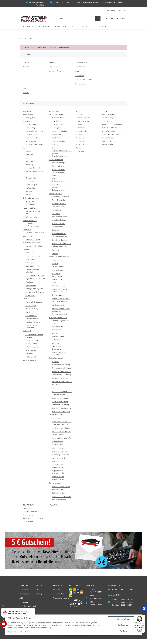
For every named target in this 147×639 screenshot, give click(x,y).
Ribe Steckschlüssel (59, 286)
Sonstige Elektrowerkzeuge (58, 179)
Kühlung (26, 249)
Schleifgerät (56, 144)
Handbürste (56, 210)
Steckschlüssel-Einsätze (61, 298)
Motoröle (78, 148)
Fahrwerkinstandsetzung (61, 371)
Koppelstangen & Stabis (34, 275)
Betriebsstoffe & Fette (110, 114)
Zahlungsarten (54, 67)
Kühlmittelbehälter (32, 256)
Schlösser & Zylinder (60, 451)
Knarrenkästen (57, 270)
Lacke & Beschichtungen (111, 134)
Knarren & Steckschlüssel (59, 257)
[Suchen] (97, 18)
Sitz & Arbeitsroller (59, 458)
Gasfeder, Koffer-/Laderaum (32, 225)
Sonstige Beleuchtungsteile (33, 518)
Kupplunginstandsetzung (61, 391)
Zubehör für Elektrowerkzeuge (58, 188)
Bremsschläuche (31, 138)
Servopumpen (30, 285)
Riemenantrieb (31, 315)
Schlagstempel (57, 227)
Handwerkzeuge (55, 193)
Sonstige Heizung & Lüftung (32, 212)
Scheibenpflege (108, 138)
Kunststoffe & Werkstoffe (61, 438)
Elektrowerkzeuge (56, 159)
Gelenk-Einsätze (58, 267)
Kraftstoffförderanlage (31, 243)
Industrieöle (80, 141)
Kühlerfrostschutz (109, 131)
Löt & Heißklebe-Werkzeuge (58, 174)
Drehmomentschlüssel (60, 197)
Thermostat (29, 259)
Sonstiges (55, 461)
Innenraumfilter (31, 181)
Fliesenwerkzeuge (59, 203)
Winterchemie (107, 144)
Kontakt (122, 10)
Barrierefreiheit (81, 62)
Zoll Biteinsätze (58, 490)
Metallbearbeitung (59, 220)
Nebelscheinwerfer (30, 511)
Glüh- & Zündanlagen (31, 198)
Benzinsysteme (84, 118)
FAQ (24, 88)
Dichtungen (29, 253)
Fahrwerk (26, 158)
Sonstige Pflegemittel (110, 141)
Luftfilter (28, 191)
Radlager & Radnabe (33, 168)
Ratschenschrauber (59, 131)
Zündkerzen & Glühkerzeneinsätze (59, 313)
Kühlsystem (56, 330)
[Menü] (143, 616)
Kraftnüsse (56, 273)
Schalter (28, 151)
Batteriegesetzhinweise (84, 79)
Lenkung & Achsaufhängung (33, 266)
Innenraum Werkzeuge (60, 378)
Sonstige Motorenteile (33, 322)
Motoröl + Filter (81, 144)
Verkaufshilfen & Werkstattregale (58, 466)
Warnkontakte (30, 141)
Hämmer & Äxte (58, 207)
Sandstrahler (57, 138)
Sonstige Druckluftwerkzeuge (59, 149)
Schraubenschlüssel (59, 237)
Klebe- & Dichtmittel (109, 128)
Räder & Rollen (57, 448)
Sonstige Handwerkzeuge (61, 243)
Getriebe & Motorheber (61, 428)
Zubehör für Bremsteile (34, 144)
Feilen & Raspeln (58, 200)
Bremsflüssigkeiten (82, 131)
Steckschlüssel (57, 295)
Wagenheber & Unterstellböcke (58, 471)
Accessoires (56, 418)
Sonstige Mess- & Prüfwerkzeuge (58, 353)
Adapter (55, 260)
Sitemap (26, 92)
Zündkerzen (30, 204)
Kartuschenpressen (59, 217)
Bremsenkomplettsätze (34, 131)
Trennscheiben (58, 184)
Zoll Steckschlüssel (59, 500)
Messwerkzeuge (58, 336)
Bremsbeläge (30, 128)
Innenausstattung (29, 220)
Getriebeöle (79, 134)
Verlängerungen (58, 305)
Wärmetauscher (31, 217)
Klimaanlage (27, 236)
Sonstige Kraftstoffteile (34, 246)
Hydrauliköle (80, 138)
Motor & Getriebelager (34, 302)
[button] (106, 19)
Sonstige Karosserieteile (34, 233)
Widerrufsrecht (81, 84)
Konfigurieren (123, 625)
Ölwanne (28, 312)
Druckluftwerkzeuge (57, 114)
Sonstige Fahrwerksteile (34, 171)
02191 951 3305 (96, 592)
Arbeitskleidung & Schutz (61, 421)
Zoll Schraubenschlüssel (61, 496)
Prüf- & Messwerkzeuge (58, 317)
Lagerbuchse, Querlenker (35, 278)
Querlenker (29, 282)
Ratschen (55, 282)
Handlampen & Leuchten (61, 431)
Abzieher (55, 361)
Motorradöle (80, 151)
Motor (25, 299)
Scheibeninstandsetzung (61, 408)
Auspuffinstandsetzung (61, 365)
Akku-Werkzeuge (58, 163)
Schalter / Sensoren (33, 319)
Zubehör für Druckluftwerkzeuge (59, 154)
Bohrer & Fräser (58, 166)
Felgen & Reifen (108, 121)
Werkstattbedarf (55, 415)
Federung (29, 164)
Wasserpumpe (31, 263)
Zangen (55, 253)
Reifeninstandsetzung (60, 405)
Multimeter (56, 343)
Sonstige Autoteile (30, 360)
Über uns (52, 62)
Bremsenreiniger (108, 118)
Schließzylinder (31, 357)
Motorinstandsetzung (60, 395)
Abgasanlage (28, 114)
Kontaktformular (96, 604)
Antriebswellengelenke (34, 334)
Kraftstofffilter (30, 188)
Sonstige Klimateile (32, 239)
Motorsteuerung (31, 309)
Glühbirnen (27, 508)
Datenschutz (80, 67)
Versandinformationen (57, 71)
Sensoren (29, 154)
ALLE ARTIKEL (55, 505)
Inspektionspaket (32, 184)
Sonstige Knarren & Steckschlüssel (59, 290)
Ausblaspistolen (58, 118)
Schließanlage (28, 353)
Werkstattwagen (58, 476)
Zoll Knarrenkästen (59, 493)
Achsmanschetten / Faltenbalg (32, 270)
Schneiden (56, 230)
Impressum (79, 75)
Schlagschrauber (58, 141)
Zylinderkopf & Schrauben (31, 326)
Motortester (56, 340)
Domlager (29, 161)
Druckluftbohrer (58, 121)
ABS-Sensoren (30, 124)
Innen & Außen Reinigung (112, 124)
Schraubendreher (59, 233)
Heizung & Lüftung (30, 208)
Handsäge (56, 213)
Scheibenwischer (32, 347)
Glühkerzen (29, 201)
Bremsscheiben (31, 134)
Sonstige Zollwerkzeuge (61, 486)
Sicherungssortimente (60, 455)
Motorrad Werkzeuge (60, 398)
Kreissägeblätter (58, 169)
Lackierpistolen (58, 128)
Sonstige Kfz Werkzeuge (61, 411)
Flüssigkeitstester (58, 326)
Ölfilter (28, 194)
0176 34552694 (95, 598)
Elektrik (25, 148)
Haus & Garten (57, 435)
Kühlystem (56, 388)
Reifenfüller (56, 134)
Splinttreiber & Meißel (60, 247)
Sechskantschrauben (60, 240)
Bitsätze (55, 263)
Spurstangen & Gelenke (34, 292)
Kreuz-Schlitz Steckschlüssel (57, 278)
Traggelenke (30, 295)
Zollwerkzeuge (54, 483)
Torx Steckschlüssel (59, 302)
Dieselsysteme (83, 121)
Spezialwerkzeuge (56, 358)
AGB (77, 71)
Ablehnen (123, 631)
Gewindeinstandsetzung (61, 375)
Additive (78, 114)
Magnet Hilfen (57, 441)
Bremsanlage (28, 121)
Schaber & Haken (58, 223)
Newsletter (111, 10)
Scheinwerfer (28, 515)
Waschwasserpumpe (33, 350)
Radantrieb (27, 331)
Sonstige (81, 128)
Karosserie (27, 229)
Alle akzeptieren (123, 619)
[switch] (139, 630)
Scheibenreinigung (30, 343)
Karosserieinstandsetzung (62, 381)
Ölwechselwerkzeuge (60, 401)
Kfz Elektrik (56, 385)
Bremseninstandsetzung (61, 368)
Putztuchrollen (57, 445)
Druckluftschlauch (59, 124)
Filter (25, 174)
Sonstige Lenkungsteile (34, 289)
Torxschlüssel (57, 250)
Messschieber (57, 333)
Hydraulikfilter (30, 178)
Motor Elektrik (30, 305)
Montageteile (30, 118)
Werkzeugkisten (58, 480)
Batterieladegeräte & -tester (60, 322)
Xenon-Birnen (28, 521)
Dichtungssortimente (60, 425)
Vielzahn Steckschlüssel (61, 308)
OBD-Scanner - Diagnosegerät (57, 347)
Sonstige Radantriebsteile (31, 339)
